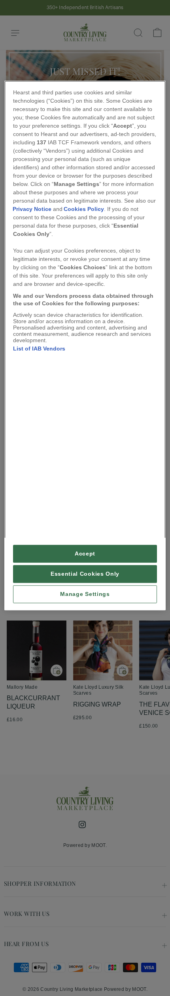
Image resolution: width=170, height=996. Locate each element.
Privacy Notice (32, 209)
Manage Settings (85, 594)
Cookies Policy (84, 209)
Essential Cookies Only (85, 574)
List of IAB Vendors (39, 348)
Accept (85, 554)
